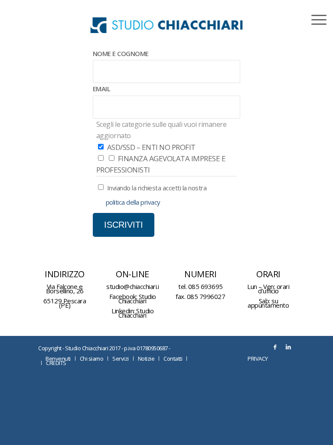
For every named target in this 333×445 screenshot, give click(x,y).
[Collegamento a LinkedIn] (288, 346)
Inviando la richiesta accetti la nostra (157, 187)
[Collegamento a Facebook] (275, 346)
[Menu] (314, 19)
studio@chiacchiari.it (133, 286)
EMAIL (102, 88)
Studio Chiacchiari (137, 298)
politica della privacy (133, 202)
